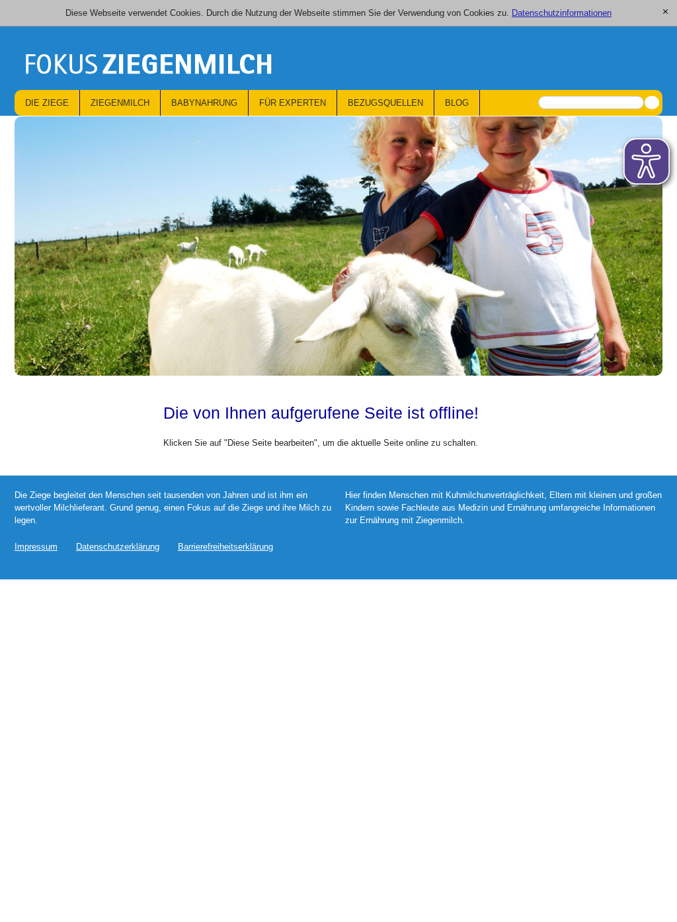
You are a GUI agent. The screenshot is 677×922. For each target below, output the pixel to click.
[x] (665, 12)
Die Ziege (47, 103)
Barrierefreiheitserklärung (225, 547)
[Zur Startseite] (147, 67)
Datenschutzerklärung (117, 547)
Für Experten (292, 103)
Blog (457, 103)
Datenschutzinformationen (562, 13)
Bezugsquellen (385, 103)
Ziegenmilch (120, 103)
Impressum (36, 547)
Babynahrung (204, 103)
